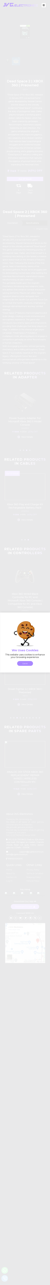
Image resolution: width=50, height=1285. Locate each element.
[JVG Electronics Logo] (21, 8)
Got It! (25, 663)
